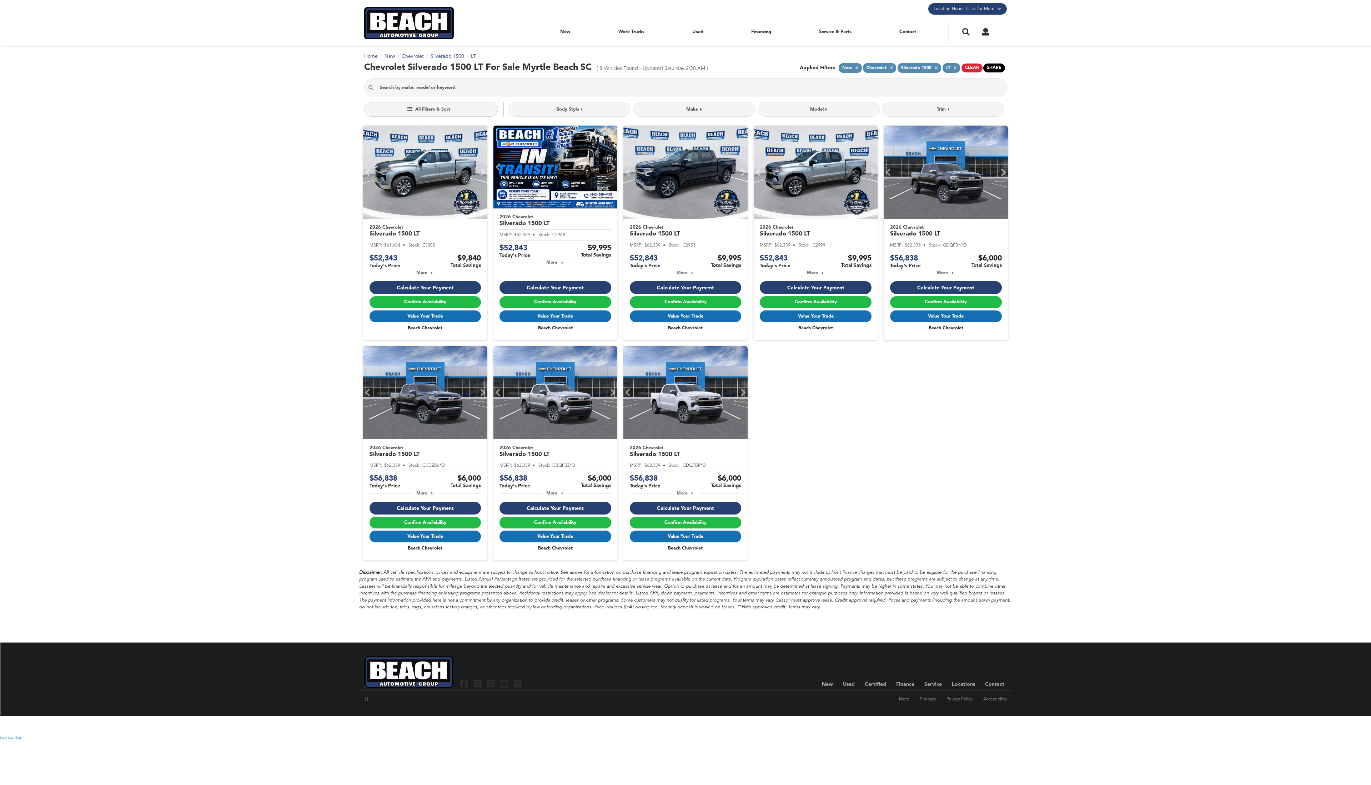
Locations (963, 684)
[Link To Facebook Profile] (465, 683)
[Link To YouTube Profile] (505, 683)
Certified (875, 684)
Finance (905, 684)
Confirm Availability (425, 302)
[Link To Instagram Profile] (517, 683)
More (421, 273)
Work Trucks (631, 32)
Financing (761, 32)
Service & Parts (835, 32)
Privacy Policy (959, 699)
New (565, 32)
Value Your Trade (425, 316)
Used (697, 32)
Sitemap (928, 699)
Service (933, 684)
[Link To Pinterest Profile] (491, 683)
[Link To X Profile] (478, 683)
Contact (907, 32)
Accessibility (995, 699)
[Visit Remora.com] (991, 725)
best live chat (10, 738)
